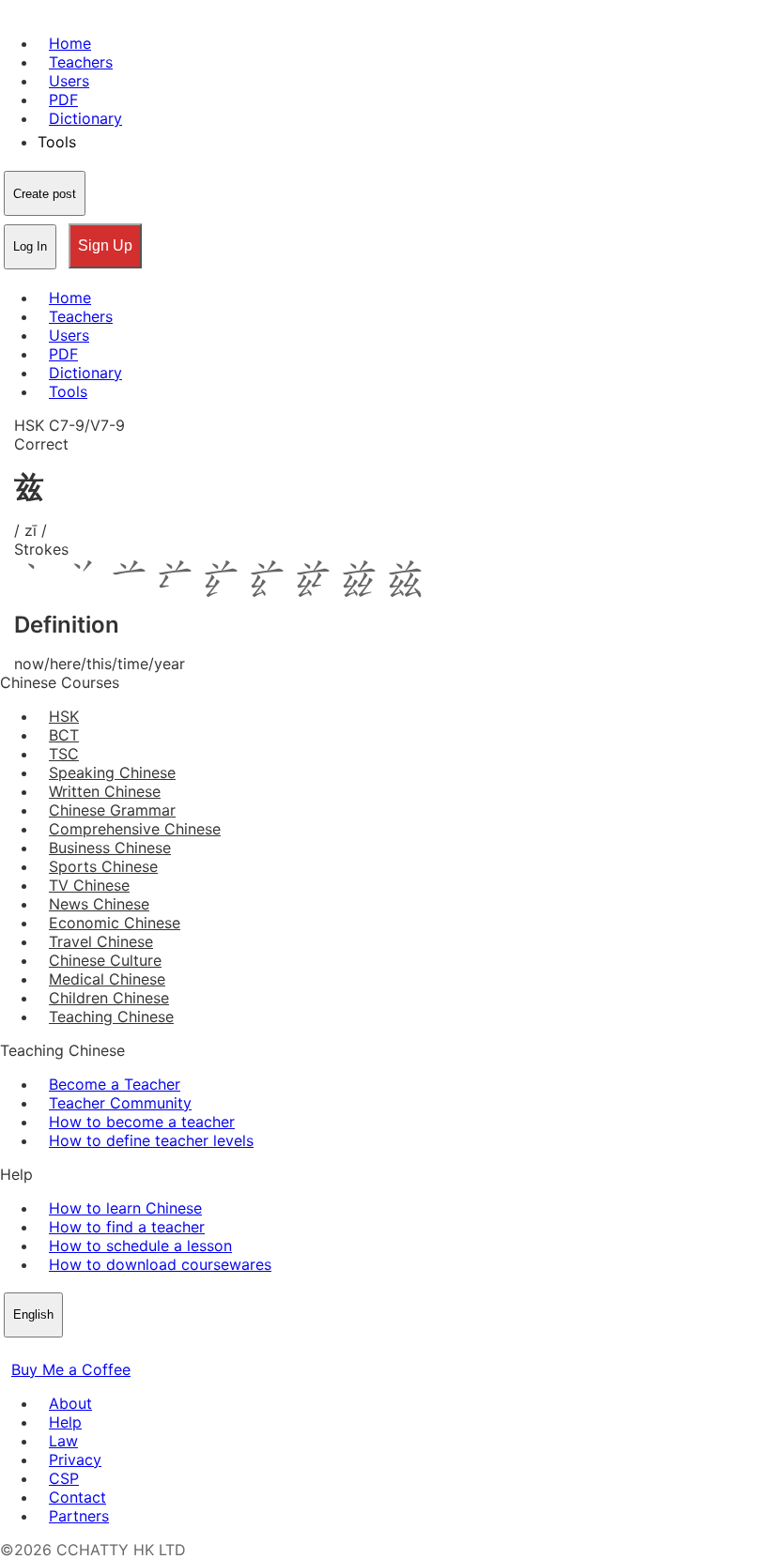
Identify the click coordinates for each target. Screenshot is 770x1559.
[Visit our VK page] (56, 1351)
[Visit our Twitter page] (33, 1351)
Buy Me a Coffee (71, 1369)
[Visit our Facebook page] (11, 1351)
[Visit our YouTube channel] (78, 1351)
